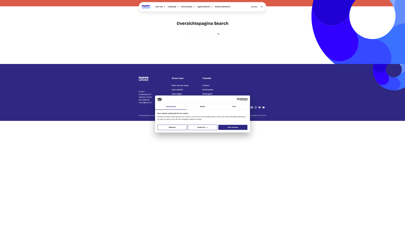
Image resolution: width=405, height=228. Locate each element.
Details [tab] (202, 106)
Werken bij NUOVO (222, 7)
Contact (254, 7)
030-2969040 (144, 100)
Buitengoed (207, 94)
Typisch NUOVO (203, 7)
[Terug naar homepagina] (146, 7)
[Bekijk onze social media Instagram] (256, 107)
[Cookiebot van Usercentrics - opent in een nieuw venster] (238, 99)
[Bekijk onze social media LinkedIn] (252, 107)
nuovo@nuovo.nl (145, 103)
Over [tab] (234, 106)
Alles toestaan (233, 127)
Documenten (207, 90)
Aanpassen (201, 127)
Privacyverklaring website (147, 115)
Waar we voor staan (180, 85)
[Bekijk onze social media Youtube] (263, 107)
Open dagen (177, 94)
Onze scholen (186, 7)
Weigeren (172, 127)
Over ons (159, 7)
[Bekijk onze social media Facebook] (260, 107)
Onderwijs (172, 7)
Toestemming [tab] (171, 106)
